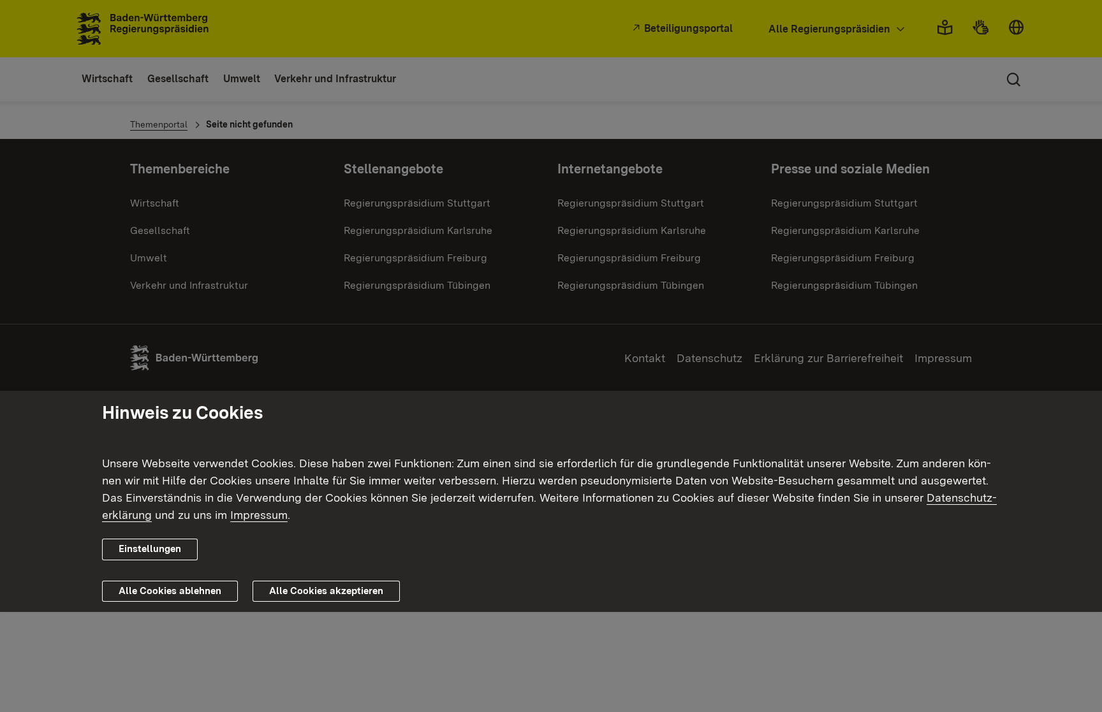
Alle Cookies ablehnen (170, 591)
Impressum (259, 514)
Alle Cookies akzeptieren (326, 591)
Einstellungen (150, 549)
